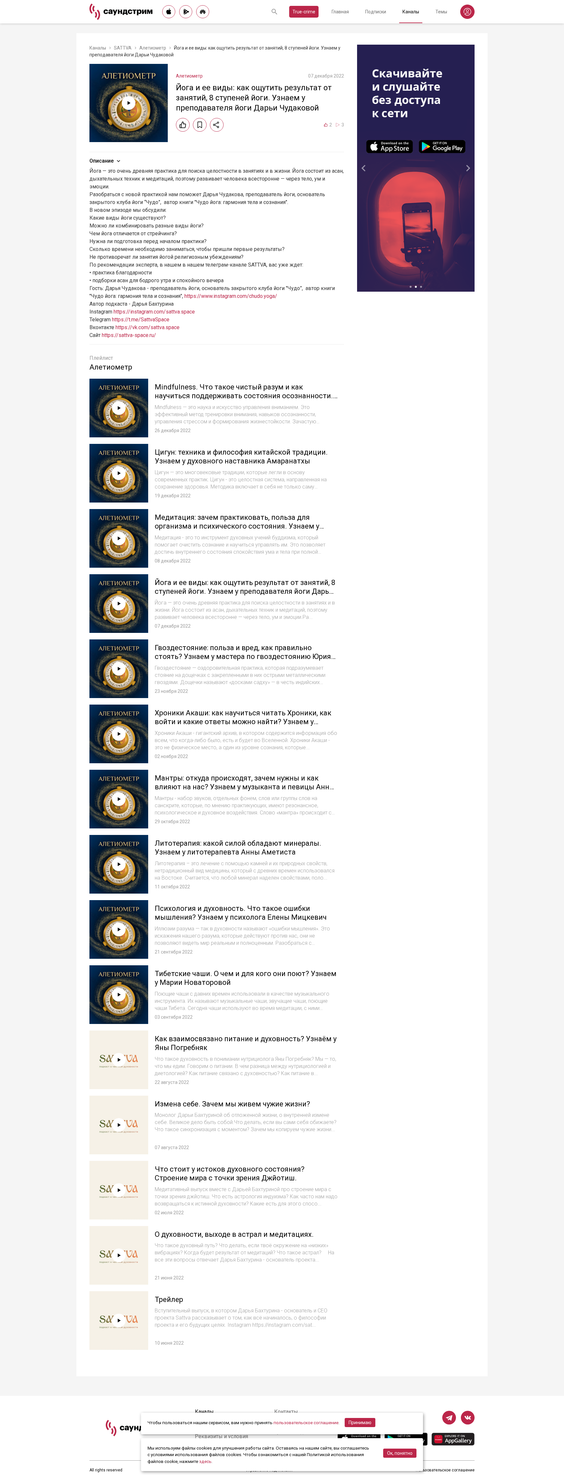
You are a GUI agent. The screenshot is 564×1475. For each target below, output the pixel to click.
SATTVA (123, 48)
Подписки (375, 11)
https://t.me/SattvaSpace (140, 319)
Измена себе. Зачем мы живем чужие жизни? (232, 1104)
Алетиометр (152, 48)
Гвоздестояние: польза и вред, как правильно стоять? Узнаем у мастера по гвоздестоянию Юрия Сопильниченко (243, 657)
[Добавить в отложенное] (200, 125)
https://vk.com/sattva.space (148, 327)
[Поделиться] (217, 125)
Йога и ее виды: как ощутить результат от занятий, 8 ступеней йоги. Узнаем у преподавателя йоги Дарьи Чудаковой (245, 591)
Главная (340, 11)
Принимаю (360, 1422)
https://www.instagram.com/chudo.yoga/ (230, 296)
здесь (205, 1461)
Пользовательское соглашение (445, 1470)
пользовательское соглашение (306, 1422)
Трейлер (169, 1299)
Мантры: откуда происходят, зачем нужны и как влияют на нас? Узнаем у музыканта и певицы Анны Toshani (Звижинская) (245, 787)
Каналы (410, 11)
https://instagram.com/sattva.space (154, 312)
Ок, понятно (400, 1453)
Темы (441, 11)
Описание (101, 161)
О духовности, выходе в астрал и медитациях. (234, 1234)
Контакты (286, 1412)
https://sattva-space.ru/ (129, 335)
